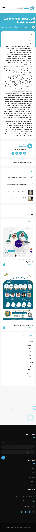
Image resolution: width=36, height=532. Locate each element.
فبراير (30, 355)
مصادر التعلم (32, 477)
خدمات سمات (32, 468)
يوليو (30, 348)
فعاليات (33, 473)
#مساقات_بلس (29, 262)
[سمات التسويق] (25, 8)
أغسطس (29, 345)
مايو (30, 383)
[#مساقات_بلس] (18, 242)
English (33, 2)
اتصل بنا (33, 486)
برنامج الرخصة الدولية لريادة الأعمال (23, 325)
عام (32, 214)
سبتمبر (29, 369)
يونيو (30, 380)
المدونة (33, 481)
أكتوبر (30, 366)
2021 (31, 342)
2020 (31, 363)
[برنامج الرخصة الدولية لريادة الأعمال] (18, 296)
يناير (30, 359)
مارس (30, 352)
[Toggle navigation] (3, 8)
